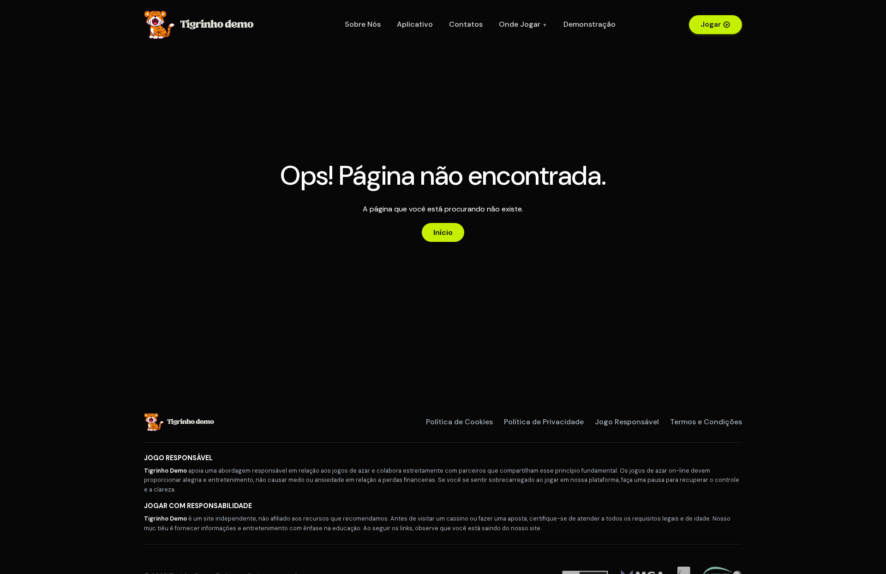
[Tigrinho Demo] (201, 24)
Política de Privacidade (544, 422)
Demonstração (589, 24)
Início (443, 232)
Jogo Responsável (627, 422)
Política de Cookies (459, 422)
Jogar (710, 24)
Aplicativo (415, 24)
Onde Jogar (523, 24)
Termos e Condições (706, 422)
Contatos (466, 24)
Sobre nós (363, 24)
